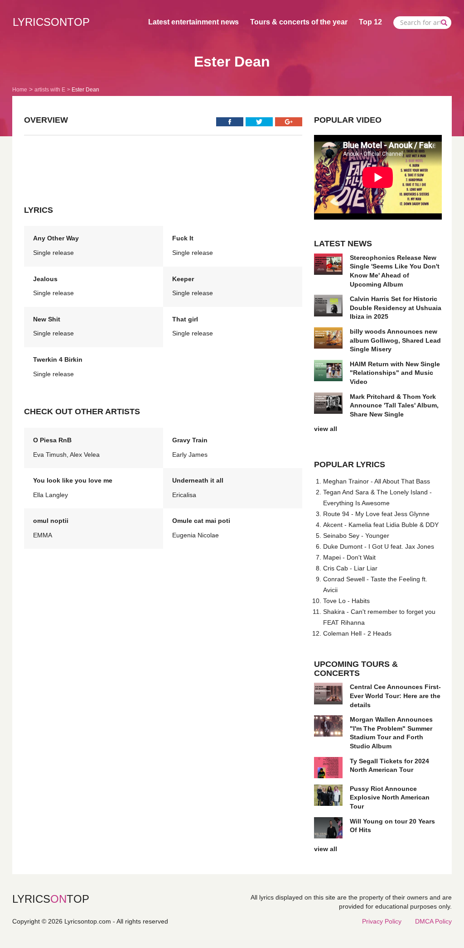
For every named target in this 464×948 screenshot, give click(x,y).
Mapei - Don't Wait (349, 557)
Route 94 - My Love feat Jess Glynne (376, 513)
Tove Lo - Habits (346, 600)
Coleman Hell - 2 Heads (357, 633)
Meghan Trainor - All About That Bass (376, 481)
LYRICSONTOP (51, 22)
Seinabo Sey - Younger (356, 535)
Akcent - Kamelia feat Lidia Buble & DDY (381, 524)
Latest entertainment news (193, 22)
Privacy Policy (381, 921)
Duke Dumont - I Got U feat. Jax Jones (378, 546)
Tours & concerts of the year (299, 22)
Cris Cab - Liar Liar (350, 568)
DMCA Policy (433, 921)
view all (325, 428)
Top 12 (370, 22)
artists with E (49, 89)
